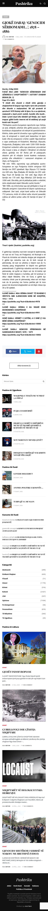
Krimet (5, 17)
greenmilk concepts (9, 528)
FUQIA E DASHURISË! (23, 411)
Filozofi (5, 579)
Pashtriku (24, 3)
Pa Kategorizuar (8, 605)
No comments (9, 39)
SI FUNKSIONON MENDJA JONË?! (28, 440)
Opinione (5, 600)
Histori (4, 583)
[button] (3, 3)
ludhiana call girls (8, 537)
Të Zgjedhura (7, 618)
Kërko (44, 381)
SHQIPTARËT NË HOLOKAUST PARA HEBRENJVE (22, 791)
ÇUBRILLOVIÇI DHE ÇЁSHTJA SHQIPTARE (18, 731)
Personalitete (7, 609)
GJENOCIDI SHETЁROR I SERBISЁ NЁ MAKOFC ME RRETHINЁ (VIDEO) (23, 852)
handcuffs (6, 554)
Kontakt (27, 886)
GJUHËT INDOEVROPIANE (16, 671)
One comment (27, 685)
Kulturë (5, 592)
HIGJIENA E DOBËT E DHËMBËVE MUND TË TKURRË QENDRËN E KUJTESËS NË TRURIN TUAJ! (28, 425)
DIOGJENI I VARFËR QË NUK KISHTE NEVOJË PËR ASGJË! (30, 454)
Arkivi (9, 886)
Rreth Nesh (18, 886)
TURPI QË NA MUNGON (24, 501)
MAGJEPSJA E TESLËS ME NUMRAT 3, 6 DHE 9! (29, 396)
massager (6, 546)
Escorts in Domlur (8, 520)
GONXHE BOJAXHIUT (23, 473)
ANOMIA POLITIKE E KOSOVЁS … (28, 487)
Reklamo (35, 886)
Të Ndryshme (7, 614)
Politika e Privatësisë (24, 889)
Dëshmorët (6, 570)
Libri (4, 596)
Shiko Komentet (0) (24, 366)
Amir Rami (28, 906)
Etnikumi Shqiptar (9, 574)
